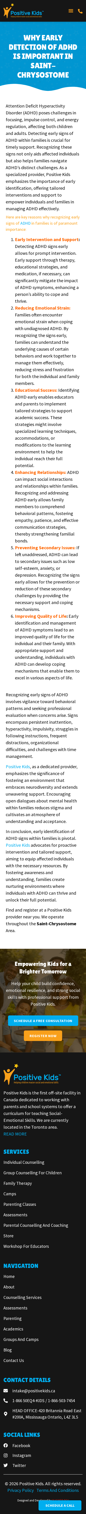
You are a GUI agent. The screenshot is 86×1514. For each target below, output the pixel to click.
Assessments (15, 1214)
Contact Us (13, 1360)
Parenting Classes (19, 1204)
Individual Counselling (23, 1162)
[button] (71, 11)
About (8, 1287)
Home (9, 1276)
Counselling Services (22, 1297)
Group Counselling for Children (32, 1172)
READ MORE (15, 1134)
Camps (9, 1193)
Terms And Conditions (57, 1490)
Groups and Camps (21, 1339)
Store (8, 1235)
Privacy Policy (21, 1490)
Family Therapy (17, 1183)
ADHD (25, 223)
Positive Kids (18, 766)
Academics (13, 1329)
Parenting (12, 1318)
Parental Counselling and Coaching (35, 1225)
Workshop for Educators (26, 1246)
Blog (7, 1350)
